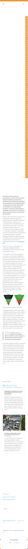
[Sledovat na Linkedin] (14, 527)
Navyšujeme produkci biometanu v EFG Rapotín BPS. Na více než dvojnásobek (13, 392)
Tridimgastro (9, 246)
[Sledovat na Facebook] (7, 527)
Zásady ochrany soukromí (9, 497)
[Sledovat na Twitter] (10, 527)
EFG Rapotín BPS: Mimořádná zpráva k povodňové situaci (12, 434)
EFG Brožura (6, 494)
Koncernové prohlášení (8, 499)
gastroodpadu (21, 275)
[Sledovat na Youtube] (21, 527)
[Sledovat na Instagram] (17, 527)
